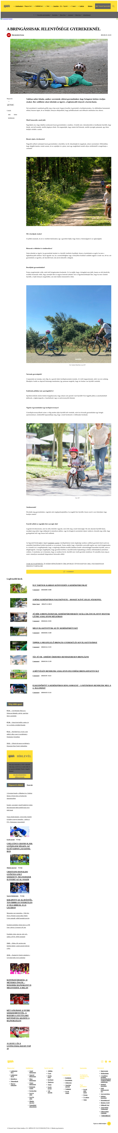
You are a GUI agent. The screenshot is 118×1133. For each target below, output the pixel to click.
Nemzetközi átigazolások (33, 1106)
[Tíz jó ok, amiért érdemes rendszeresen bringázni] (18, 664)
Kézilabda (68, 1078)
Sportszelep (83, 1068)
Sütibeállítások (106, 1116)
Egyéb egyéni (11, 839)
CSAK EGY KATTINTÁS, (34, 564)
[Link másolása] (9, 101)
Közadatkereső (105, 1100)
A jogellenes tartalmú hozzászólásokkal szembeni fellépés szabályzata (106, 1079)
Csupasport (70, 15)
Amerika (55, 6)
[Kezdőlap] (7, 6)
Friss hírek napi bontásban (43, 15)
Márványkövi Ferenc (18, 35)
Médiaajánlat (105, 1073)
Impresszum (104, 1071)
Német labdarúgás (32, 1083)
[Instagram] (102, 1062)
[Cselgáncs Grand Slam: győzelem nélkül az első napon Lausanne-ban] (19, 836)
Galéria (82, 6)
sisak (9, 114)
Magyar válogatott (13, 1084)
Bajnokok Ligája (32, 1087)
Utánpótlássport (87, 15)
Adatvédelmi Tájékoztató (104, 1108)
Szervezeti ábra (105, 1094)
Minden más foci (11, 868)
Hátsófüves (14, 1079)
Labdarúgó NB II (14, 1075)
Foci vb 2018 (31, 1094)
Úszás (49, 1073)
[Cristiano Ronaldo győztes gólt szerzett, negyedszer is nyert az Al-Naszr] (19, 864)
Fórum (85, 1095)
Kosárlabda (68, 1080)
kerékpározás (11, 118)
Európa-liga (32, 1091)
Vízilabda (68, 1089)
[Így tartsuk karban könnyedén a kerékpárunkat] (18, 593)
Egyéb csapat (67, 1092)
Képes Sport (63, 15)
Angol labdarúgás (32, 1071)
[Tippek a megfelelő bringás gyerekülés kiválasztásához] (18, 650)
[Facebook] (106, 1062)
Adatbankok (19, 6)
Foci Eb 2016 (31, 1098)
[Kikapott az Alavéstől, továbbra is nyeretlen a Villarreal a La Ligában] (19, 892)
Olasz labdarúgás (32, 1079)
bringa (15, 114)
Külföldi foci (29, 1068)
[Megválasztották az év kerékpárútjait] (18, 635)
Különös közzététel (104, 1097)
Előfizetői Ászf (105, 1105)
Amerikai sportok (68, 1085)
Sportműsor (55, 15)
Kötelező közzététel (104, 1085)
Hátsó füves (78, 15)
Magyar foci (10, 1068)
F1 (61, 6)
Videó (85, 1100)
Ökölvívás (51, 1082)
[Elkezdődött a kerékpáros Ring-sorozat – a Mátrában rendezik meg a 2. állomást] (18, 693)
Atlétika (50, 1071)
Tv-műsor (86, 1097)
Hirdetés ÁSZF (105, 1103)
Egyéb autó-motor (85, 1091)
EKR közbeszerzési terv (105, 1090)
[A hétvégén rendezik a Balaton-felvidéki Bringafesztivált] (18, 678)
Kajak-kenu (50, 1076)
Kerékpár (50, 1080)
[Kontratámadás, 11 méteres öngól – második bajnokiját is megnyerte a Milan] (19, 973)
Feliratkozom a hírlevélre (19, 776)
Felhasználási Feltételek (105, 1112)
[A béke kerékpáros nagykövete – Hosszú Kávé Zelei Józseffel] (18, 607)
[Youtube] (110, 1062)
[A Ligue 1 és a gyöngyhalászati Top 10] (19, 1037)
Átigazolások (14, 1081)
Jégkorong (68, 1083)
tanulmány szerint (53, 543)
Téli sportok (50, 1091)
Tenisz (49, 1084)
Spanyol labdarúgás (12, 896)
